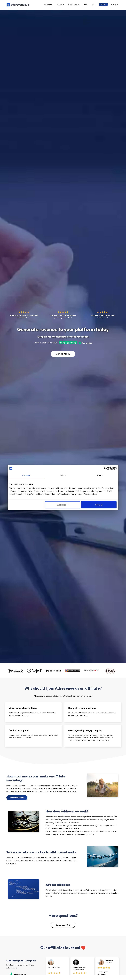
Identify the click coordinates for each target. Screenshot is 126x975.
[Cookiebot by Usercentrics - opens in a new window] (106, 468)
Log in (103, 4)
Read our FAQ (63, 924)
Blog (93, 4)
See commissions (17, 797)
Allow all (98, 505)
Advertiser (48, 4)
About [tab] (100, 475)
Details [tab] (63, 475)
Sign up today (63, 353)
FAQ (85, 4)
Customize (61, 505)
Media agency (73, 4)
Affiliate (60, 4)
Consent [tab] (26, 475)
